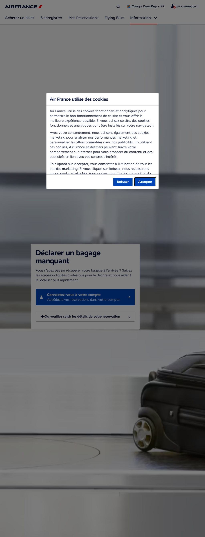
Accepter (145, 182)
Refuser (123, 182)
